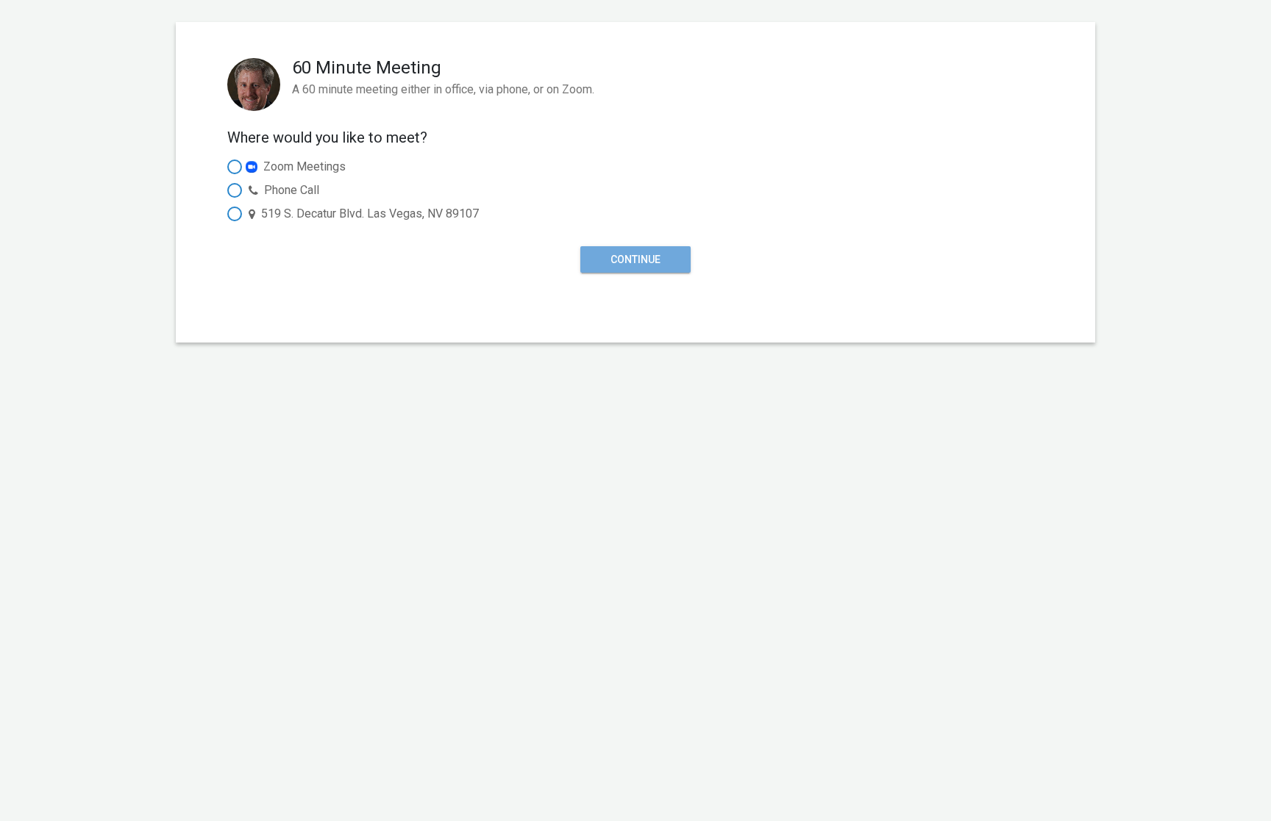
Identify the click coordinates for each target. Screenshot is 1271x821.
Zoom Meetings (304, 166)
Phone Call (291, 190)
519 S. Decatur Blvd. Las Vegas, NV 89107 (370, 214)
